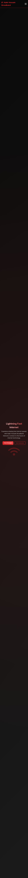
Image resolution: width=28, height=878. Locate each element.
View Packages (8, 442)
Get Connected (20, 443)
